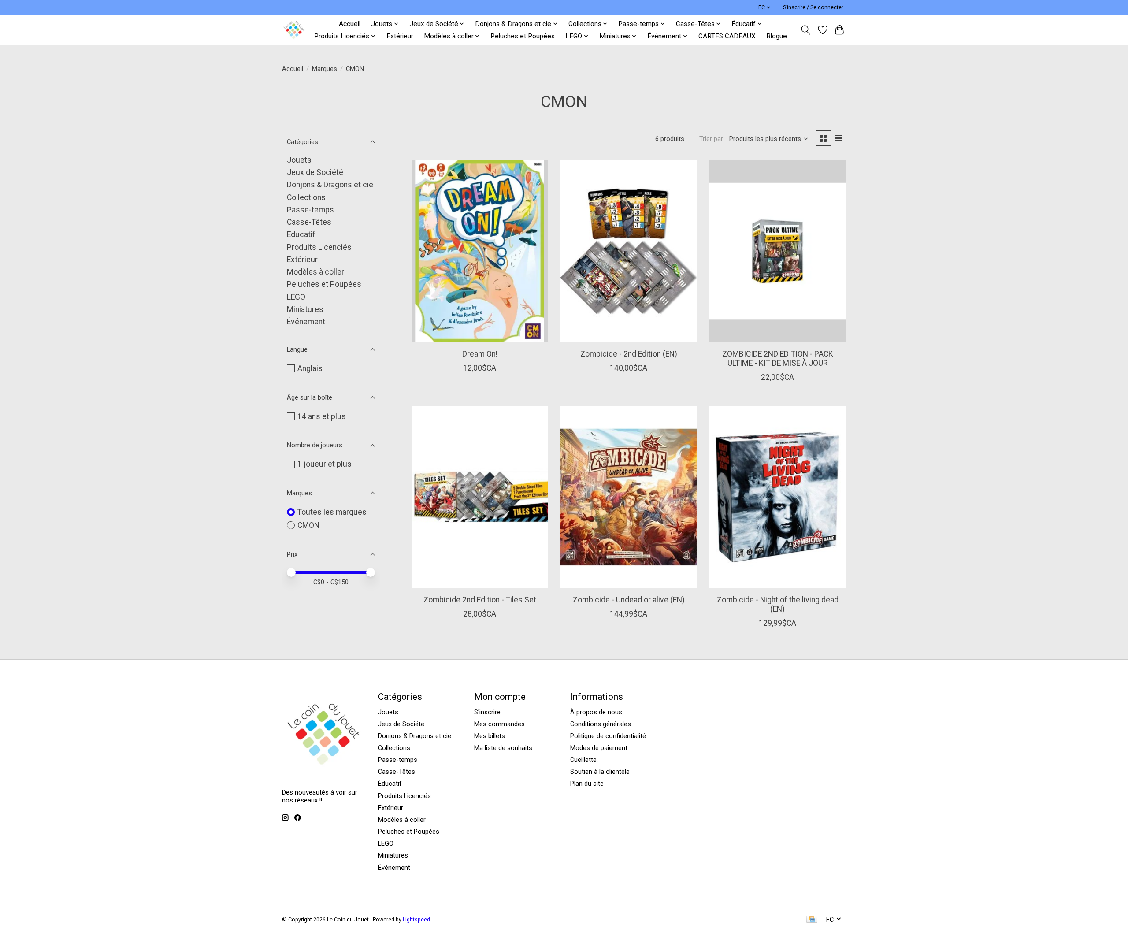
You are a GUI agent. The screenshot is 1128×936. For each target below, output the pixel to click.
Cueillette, (584, 760)
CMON (308, 525)
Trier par (711, 139)
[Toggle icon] (805, 30)
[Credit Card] (811, 920)
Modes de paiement (598, 748)
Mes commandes (499, 724)
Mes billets (489, 736)
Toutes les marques (332, 512)
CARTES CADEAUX (727, 36)
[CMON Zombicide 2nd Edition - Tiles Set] (480, 497)
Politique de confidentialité (608, 736)
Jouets (299, 160)
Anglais (310, 368)
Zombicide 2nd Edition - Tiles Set (479, 599)
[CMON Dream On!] (480, 251)
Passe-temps (310, 209)
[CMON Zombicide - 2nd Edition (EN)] (628, 251)
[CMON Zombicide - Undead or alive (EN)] (628, 497)
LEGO (296, 297)
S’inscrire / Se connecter (813, 7)
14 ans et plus (321, 416)
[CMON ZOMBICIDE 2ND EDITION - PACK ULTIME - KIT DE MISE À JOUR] (777, 251)
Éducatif (301, 234)
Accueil (349, 24)
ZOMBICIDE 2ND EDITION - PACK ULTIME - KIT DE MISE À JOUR (777, 358)
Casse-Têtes (309, 222)
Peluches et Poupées (522, 36)
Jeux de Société (315, 172)
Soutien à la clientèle (600, 772)
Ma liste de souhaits (503, 748)
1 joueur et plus (324, 464)
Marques (324, 69)
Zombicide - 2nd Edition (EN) (628, 353)
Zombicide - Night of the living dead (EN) (778, 604)
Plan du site (587, 783)
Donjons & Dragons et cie (330, 184)
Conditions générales (600, 724)
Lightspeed (416, 920)
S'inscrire (487, 712)
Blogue (776, 36)
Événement (306, 321)
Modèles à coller (315, 271)
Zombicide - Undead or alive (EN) (629, 599)
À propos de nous (596, 712)
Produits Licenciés (319, 247)
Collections (306, 197)
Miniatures (305, 309)
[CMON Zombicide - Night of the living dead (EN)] (777, 497)
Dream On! (479, 353)
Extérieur (399, 36)
